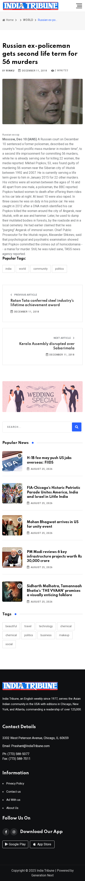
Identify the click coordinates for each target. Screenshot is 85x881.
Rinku (10, 70)
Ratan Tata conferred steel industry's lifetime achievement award (42, 303)
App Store (44, 844)
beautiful (11, 626)
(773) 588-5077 (18, 754)
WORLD (28, 19)
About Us (12, 808)
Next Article (62, 338)
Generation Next (42, 875)
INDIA (8, 268)
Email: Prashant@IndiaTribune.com (26, 746)
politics (28, 635)
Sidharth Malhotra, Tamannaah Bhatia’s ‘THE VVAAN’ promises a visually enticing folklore (54, 590)
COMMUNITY (40, 268)
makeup (64, 635)
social (9, 644)
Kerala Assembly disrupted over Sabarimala (47, 346)
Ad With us (13, 799)
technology (46, 626)
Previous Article (25, 294)
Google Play (17, 844)
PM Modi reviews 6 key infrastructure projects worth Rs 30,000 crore (54, 556)
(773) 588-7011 (19, 759)
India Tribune (45, 870)
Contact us (13, 791)
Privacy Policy (15, 783)
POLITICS (59, 268)
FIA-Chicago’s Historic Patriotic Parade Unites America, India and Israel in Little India (53, 492)
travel (27, 626)
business (46, 635)
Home (10, 19)
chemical (66, 626)
